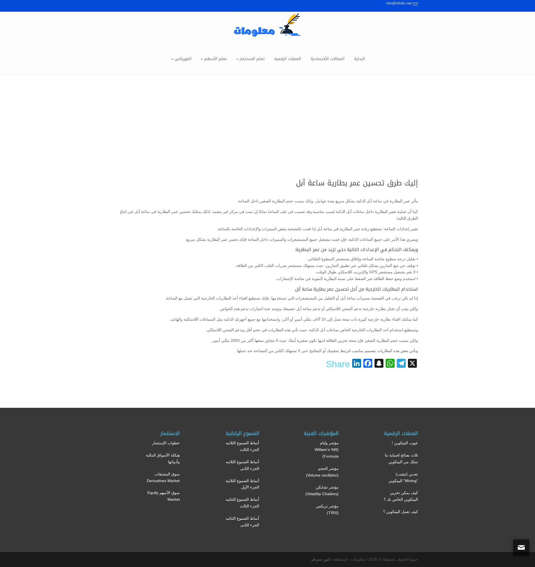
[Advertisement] (267, 116)
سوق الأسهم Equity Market (163, 496)
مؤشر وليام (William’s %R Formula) (327, 449)
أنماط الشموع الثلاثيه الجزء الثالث (242, 446)
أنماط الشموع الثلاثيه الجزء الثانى (242, 465)
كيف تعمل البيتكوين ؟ (400, 511)
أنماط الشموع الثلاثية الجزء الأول (242, 484)
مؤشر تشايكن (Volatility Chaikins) (322, 490)
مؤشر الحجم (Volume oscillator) (322, 471)
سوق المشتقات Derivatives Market (163, 477)
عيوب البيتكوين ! (405, 443)
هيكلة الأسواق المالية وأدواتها (163, 458)
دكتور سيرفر (321, 559)
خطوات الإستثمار (166, 443)
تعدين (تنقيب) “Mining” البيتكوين (403, 477)
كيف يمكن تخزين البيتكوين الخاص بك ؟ (401, 496)
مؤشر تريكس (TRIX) (327, 509)
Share (338, 364)
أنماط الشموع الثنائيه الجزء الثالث (242, 502)
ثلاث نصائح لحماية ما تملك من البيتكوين (401, 458)
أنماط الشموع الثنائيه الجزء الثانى (242, 521)
